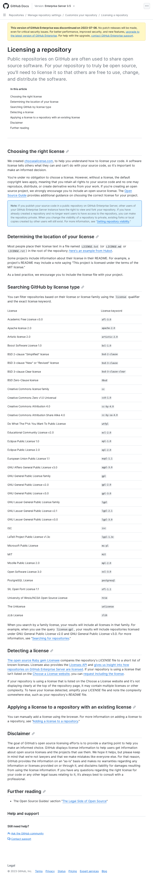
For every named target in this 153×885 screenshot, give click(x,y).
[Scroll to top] (145, 877)
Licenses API (78, 665)
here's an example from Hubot (90, 251)
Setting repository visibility (113, 221)
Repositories (16, 15)
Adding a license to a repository (55, 721)
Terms (39, 871)
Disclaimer (18, 733)
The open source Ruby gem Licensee (33, 660)
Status (61, 871)
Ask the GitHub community (27, 833)
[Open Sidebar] (4, 15)
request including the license (103, 674)
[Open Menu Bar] (147, 6)
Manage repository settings (44, 15)
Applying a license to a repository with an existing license (69, 707)
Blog (104, 871)
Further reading (24, 791)
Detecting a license (28, 650)
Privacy (50, 871)
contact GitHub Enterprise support (112, 35)
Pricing (72, 871)
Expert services (89, 871)
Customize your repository (81, 15)
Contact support (21, 838)
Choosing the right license (35, 151)
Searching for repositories (50, 638)
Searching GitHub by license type (43, 287)
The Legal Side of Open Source (85, 801)
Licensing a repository (114, 15)
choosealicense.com (38, 161)
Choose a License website (51, 674)
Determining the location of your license (50, 236)
